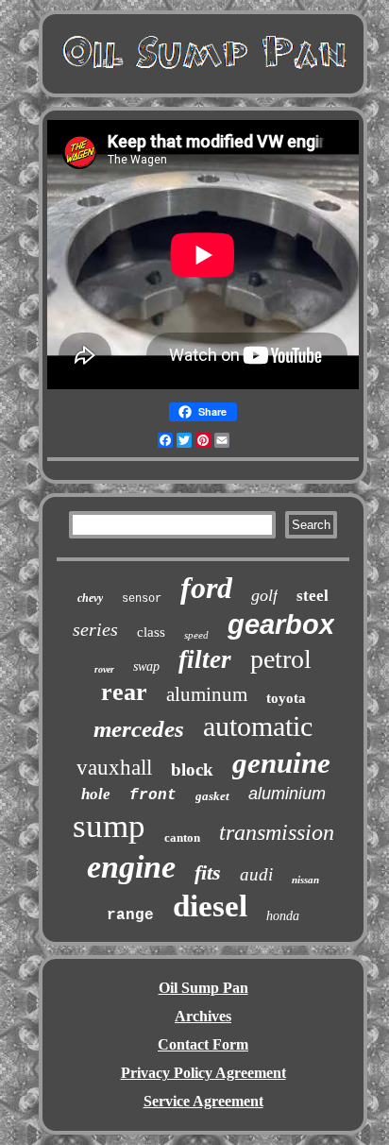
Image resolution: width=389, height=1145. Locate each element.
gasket (212, 796)
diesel (210, 906)
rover (104, 669)
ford (206, 588)
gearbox (281, 624)
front (153, 795)
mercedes (138, 729)
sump (109, 826)
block (192, 769)
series (95, 629)
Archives (203, 1016)
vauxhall (114, 767)
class (151, 632)
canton (182, 837)
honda (282, 916)
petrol (281, 659)
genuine (281, 762)
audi (256, 874)
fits (207, 872)
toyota (286, 698)
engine (131, 866)
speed (196, 635)
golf (264, 595)
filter (204, 659)
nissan (305, 879)
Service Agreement (203, 1101)
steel (312, 596)
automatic (258, 726)
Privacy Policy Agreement (203, 1073)
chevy (90, 598)
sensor (141, 599)
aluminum (206, 694)
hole (95, 794)
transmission (276, 832)
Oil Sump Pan (203, 988)
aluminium (287, 793)
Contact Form (203, 1044)
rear (124, 692)
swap (146, 666)
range (130, 915)
